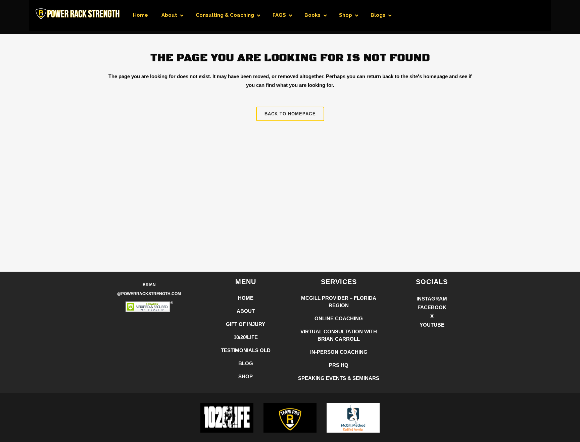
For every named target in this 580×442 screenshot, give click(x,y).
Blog (245, 363)
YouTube (432, 325)
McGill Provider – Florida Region (338, 301)
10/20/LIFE (246, 337)
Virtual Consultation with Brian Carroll (338, 335)
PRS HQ (338, 365)
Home (245, 298)
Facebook (432, 307)
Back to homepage (290, 113)
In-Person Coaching (339, 352)
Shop (245, 376)
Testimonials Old (246, 350)
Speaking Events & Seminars (338, 378)
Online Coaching (339, 318)
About (246, 311)
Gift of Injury (245, 324)
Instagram (432, 298)
